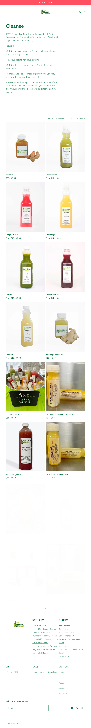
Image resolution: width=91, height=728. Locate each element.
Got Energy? (50, 235)
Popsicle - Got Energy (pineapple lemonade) (23, 537)
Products (62, 672)
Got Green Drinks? (16, 723)
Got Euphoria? (51, 537)
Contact (62, 677)
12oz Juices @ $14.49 (14, 414)
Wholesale (63, 694)
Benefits (62, 688)
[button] (5, 12)
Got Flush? (10, 355)
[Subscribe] (45, 708)
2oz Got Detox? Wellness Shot (58, 597)
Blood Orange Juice (13, 474)
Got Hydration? (52, 175)
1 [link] (39, 608)
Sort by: (50, 118)
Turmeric (9, 175)
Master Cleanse (12, 597)
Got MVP (9, 295)
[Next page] (52, 608)
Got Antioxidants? (53, 295)
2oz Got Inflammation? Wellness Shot (61, 414)
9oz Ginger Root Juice (54, 355)
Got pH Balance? (12, 235)
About (61, 683)
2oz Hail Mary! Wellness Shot (57, 474)
